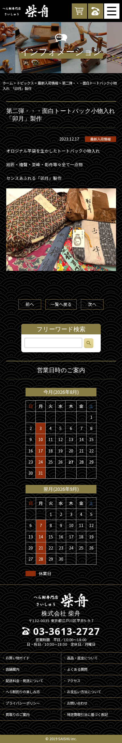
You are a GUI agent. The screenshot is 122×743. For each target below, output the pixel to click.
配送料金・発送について (24, 680)
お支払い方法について (84, 691)
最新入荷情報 (100, 139)
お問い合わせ (77, 703)
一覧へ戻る (61, 304)
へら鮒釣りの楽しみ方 (23, 691)
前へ (30, 304)
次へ (92, 304)
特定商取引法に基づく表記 (87, 714)
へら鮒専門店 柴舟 (25, 11)
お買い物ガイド (18, 657)
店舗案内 (12, 669)
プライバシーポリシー (23, 703)
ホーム (8, 83)
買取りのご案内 (18, 714)
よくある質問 (77, 669)
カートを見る (79, 11)
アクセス (73, 680)
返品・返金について (82, 657)
